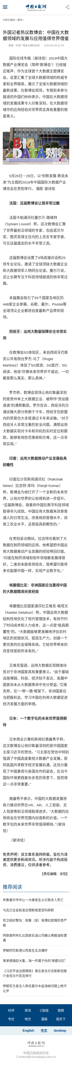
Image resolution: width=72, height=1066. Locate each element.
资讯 (28, 1010)
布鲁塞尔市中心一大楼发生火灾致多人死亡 (33, 900)
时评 (11, 1010)
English (28, 1030)
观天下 (61, 1019)
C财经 (44, 1010)
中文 (44, 1030)
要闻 (19, 20)
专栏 (11, 1019)
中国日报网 (9, 20)
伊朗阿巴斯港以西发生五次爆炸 (25, 950)
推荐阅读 (12, 887)
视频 (61, 1010)
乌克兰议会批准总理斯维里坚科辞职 (28, 910)
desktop (60, 1030)
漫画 (44, 1019)
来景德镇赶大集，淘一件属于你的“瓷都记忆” (34, 960)
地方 (28, 1019)
